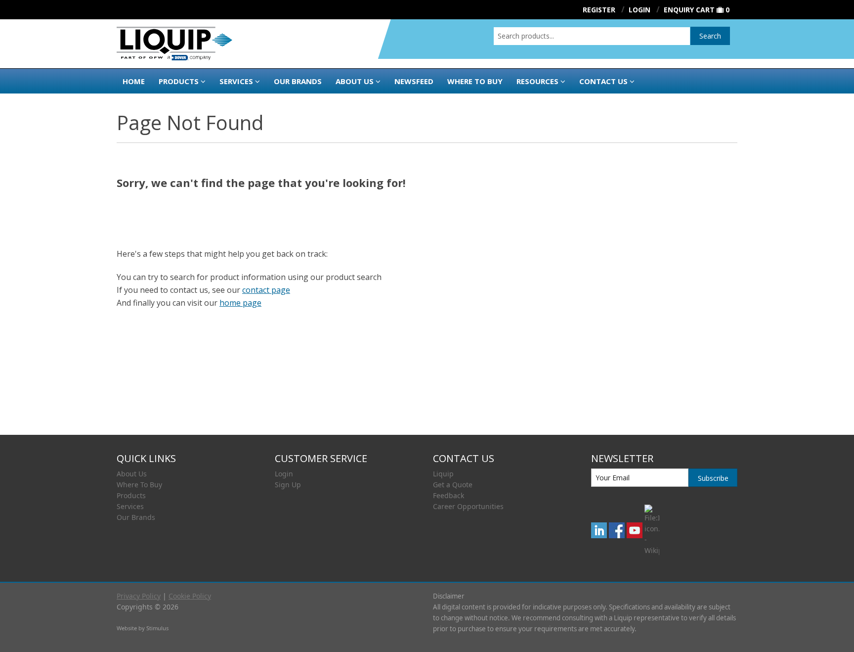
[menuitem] (190, 473)
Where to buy (475, 81)
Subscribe (713, 478)
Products (179, 81)
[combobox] (592, 36)
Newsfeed (413, 81)
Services (236, 81)
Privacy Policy (139, 596)
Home (134, 81)
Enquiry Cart (689, 9)
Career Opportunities (468, 506)
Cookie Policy (190, 596)
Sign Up (288, 484)
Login (284, 473)
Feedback (448, 495)
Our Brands (298, 81)
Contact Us (603, 81)
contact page (266, 289)
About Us (355, 81)
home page (240, 302)
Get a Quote (452, 484)
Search (710, 36)
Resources (537, 81)
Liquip (443, 473)
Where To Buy (139, 484)
